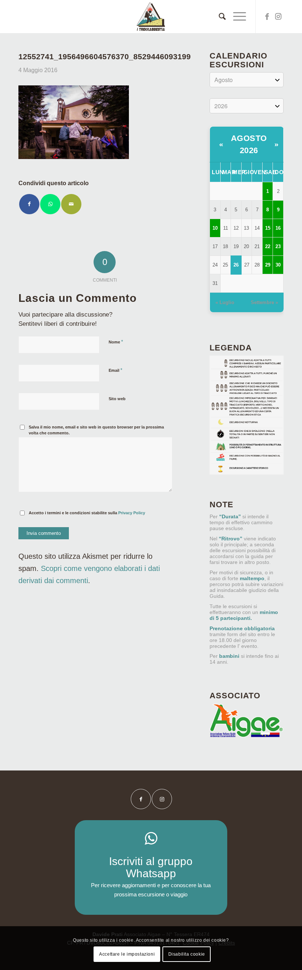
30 (278, 265)
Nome (116, 342)
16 (278, 228)
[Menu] (236, 16)
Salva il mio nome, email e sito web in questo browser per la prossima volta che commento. (96, 430)
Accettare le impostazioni (127, 954)
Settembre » (264, 302)
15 (267, 228)
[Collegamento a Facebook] (267, 16)
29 (267, 265)
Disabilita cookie (186, 954)
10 (215, 228)
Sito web (117, 398)
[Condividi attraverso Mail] (71, 204)
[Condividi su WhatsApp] (50, 204)
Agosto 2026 (249, 144)
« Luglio (224, 302)
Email (115, 370)
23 (278, 246)
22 (267, 246)
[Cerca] (218, 16)
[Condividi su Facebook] (29, 204)
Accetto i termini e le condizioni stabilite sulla (87, 513)
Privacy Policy (131, 513)
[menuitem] (218, 16)
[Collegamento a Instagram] (278, 16)
